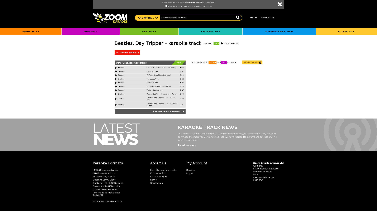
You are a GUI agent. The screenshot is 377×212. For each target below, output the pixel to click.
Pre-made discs (210, 31)
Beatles (127, 63)
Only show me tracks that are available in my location (190, 6)
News (153, 179)
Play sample (231, 43)
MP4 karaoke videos (104, 173)
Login (253, 17)
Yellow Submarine (154, 90)
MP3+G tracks (30, 31)
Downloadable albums (279, 31)
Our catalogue (158, 176)
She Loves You (153, 79)
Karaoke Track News (207, 127)
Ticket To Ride (152, 83)
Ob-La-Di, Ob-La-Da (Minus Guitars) (161, 68)
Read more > (187, 145)
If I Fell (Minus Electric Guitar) (159, 75)
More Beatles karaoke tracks (167, 111)
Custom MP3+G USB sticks (108, 183)
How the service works (163, 170)
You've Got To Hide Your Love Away (162, 94)
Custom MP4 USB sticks (106, 186)
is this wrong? (208, 2)
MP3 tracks (149, 31)
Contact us (156, 183)
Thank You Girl (152, 72)
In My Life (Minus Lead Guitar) (159, 87)
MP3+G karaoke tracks (105, 170)
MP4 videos (90, 31)
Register (191, 170)
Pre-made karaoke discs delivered (106, 193)
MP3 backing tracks (104, 176)
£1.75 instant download (127, 53)
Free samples (158, 173)
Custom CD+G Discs (104, 179)
